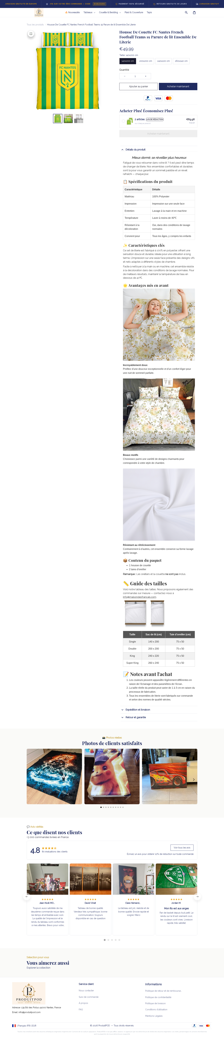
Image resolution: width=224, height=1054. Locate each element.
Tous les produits (35, 24)
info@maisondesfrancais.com (139, 597)
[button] (30, 779)
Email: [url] (15, 1012)
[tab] (105, 940)
